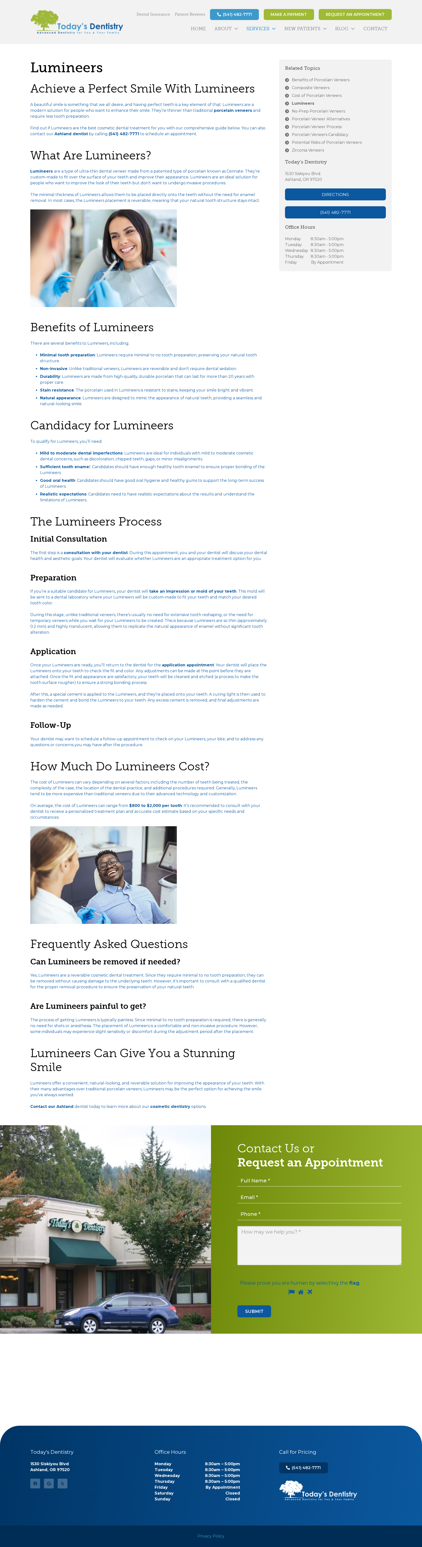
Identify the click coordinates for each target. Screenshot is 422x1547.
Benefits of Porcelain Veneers (320, 80)
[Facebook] (35, 1483)
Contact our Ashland (52, 1106)
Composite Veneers (310, 87)
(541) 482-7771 (124, 134)
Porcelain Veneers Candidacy (320, 134)
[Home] (318, 1490)
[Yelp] (62, 1483)
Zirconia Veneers (308, 150)
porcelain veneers (233, 110)
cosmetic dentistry (170, 1106)
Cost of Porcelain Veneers (317, 95)
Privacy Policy (211, 1536)
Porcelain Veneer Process (317, 126)
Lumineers (303, 103)
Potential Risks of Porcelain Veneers (327, 142)
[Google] (49, 1483)
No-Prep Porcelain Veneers (318, 111)
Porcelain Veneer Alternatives (321, 119)
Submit (254, 1311)
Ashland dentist (71, 134)
